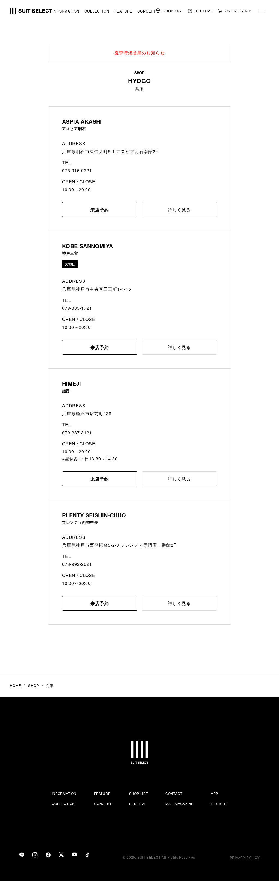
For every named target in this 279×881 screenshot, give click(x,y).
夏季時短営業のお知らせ (139, 53)
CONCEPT (146, 11)
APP (214, 793)
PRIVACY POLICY (245, 857)
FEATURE (123, 11)
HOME (15, 685)
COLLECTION (96, 11)
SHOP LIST (138, 793)
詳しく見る (179, 209)
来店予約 (99, 209)
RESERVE (138, 803)
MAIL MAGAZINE (179, 803)
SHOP (33, 685)
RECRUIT (219, 803)
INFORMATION (65, 11)
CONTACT (174, 793)
